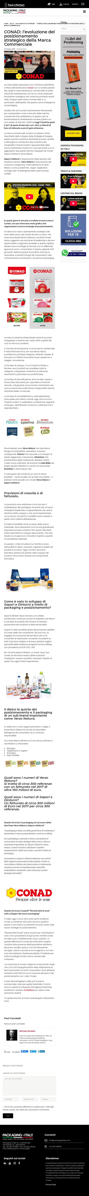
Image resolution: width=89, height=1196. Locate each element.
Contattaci (29, 990)
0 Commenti (21, 49)
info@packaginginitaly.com (59, 1140)
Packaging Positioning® (25, 23)
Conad (30, 88)
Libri (53, 4)
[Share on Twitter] (33, 1052)
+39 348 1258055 (55, 1146)
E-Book (66, 4)
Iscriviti (75, 4)
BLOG (12, 23)
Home (6, 23)
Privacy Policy (51, 1184)
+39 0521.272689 (12, 1147)
